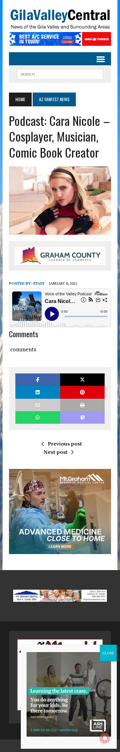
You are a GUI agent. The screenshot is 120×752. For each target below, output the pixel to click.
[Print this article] (82, 405)
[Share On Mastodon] (82, 417)
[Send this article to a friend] (37, 405)
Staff (39, 283)
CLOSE (108, 652)
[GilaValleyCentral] (60, 19)
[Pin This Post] (82, 392)
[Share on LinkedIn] (37, 392)
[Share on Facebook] (37, 379)
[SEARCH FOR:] (60, 73)
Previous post (65, 443)
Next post (56, 451)
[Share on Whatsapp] (37, 417)
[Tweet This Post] (82, 379)
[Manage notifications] (105, 738)
